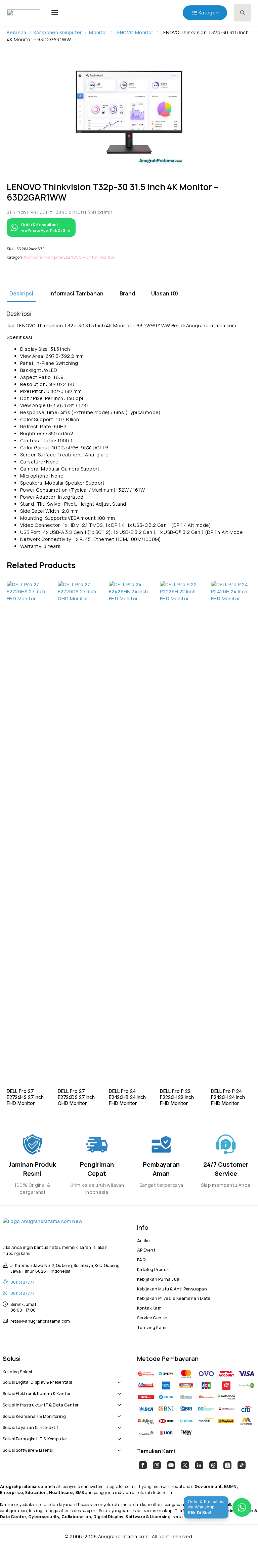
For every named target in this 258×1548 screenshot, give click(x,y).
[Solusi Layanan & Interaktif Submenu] (118, 1424)
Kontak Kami (150, 1307)
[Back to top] (241, 1531)
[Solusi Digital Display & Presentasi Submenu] (118, 1378)
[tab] (21, 293)
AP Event (146, 1249)
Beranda (17, 32)
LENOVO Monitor (134, 32)
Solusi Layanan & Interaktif (30, 1427)
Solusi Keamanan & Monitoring (34, 1416)
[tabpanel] (129, 430)
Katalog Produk (153, 1269)
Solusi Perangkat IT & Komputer (35, 1438)
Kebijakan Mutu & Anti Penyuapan (172, 1288)
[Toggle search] (242, 12)
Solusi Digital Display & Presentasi (37, 1381)
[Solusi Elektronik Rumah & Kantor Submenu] (118, 1390)
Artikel (144, 1240)
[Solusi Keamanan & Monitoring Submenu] (118, 1413)
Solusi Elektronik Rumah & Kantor (37, 1393)
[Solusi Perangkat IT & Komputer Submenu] (118, 1435)
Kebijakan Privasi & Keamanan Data (174, 1297)
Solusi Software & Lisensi (28, 1449)
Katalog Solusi (17, 1371)
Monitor (98, 32)
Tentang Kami (152, 1327)
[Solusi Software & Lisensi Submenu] (118, 1446)
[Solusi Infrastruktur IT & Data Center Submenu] (118, 1401)
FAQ (141, 1259)
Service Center (152, 1317)
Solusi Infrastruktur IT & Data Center (41, 1404)
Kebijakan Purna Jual (159, 1278)
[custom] (142, 1465)
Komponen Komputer (58, 32)
